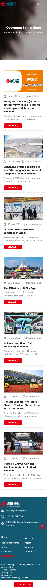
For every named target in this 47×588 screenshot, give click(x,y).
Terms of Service (8, 570)
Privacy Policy (7, 567)
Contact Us (30, 551)
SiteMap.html (7, 572)
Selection (6, 551)
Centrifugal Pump (10, 542)
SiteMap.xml (6, 575)
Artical (4, 547)
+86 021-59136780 (15, 516)
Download (29, 547)
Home (7, 32)
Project (27, 542)
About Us (28, 538)
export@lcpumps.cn (16, 510)
